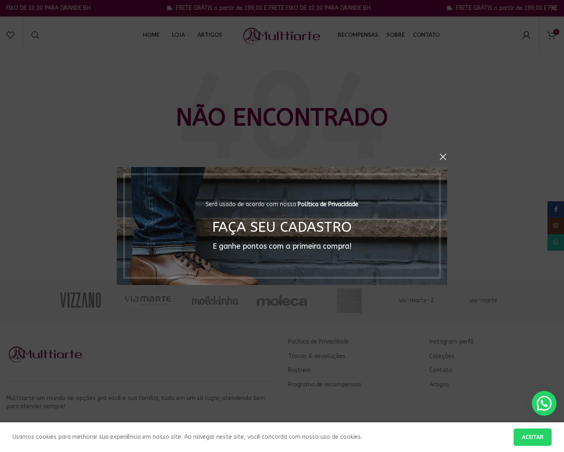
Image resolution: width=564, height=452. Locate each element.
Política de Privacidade (328, 204)
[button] (544, 403)
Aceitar (532, 437)
